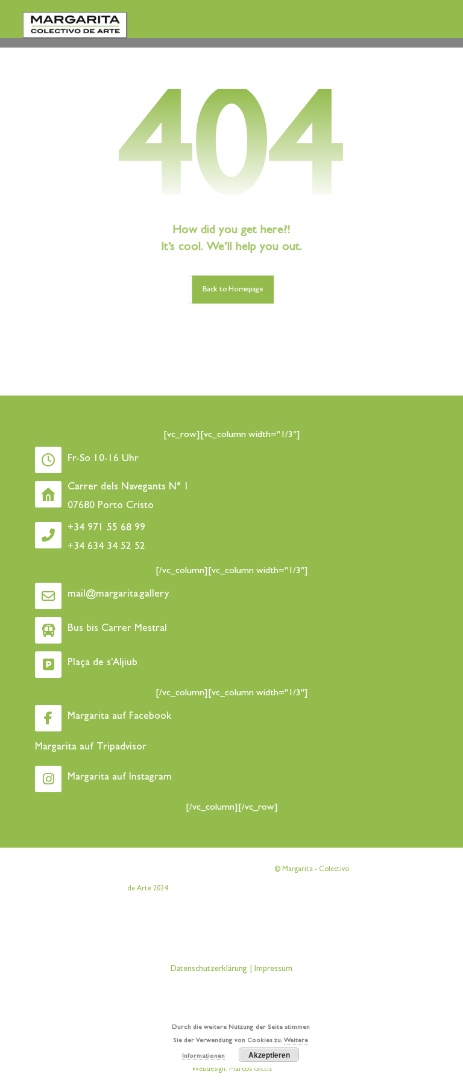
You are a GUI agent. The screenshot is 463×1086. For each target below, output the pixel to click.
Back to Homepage (233, 289)
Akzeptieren (269, 1054)
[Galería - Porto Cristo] (75, 25)
